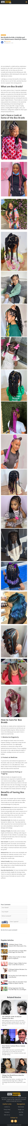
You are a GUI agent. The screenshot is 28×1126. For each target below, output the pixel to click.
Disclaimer (7, 1112)
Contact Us (7, 1107)
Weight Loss (21, 1109)
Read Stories (21, 1107)
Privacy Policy (7, 1109)
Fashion (21, 1115)
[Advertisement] (14, 19)
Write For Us (7, 1115)
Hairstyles (3, 35)
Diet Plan (21, 1112)
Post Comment (5, 925)
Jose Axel (8, 41)
